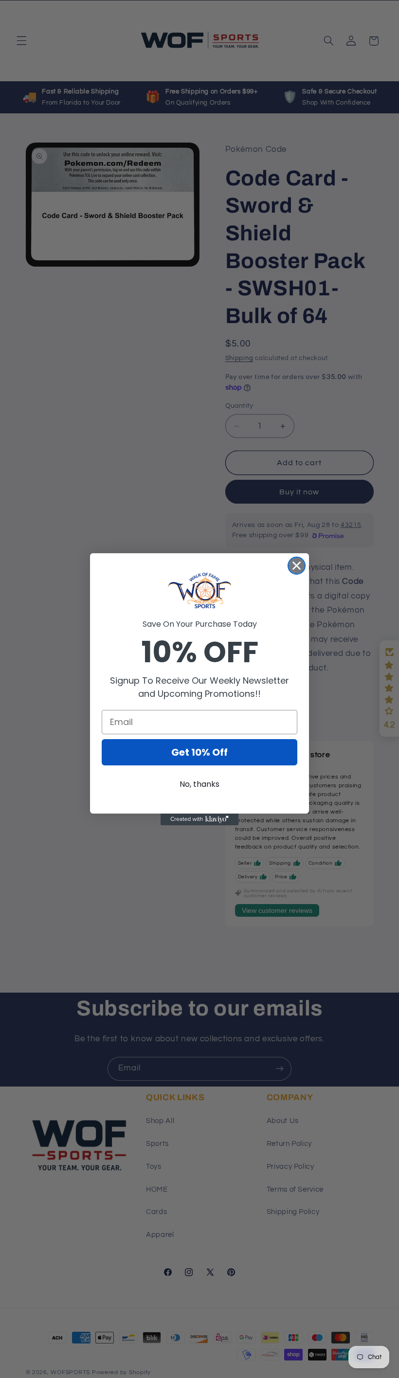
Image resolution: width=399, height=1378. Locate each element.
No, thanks (199, 784)
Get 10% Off (199, 752)
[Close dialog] (296, 565)
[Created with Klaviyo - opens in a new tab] (199, 819)
